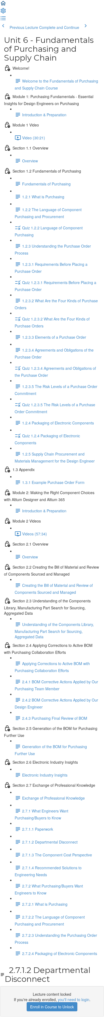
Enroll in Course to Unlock (52, 1006)
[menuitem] (3, 12)
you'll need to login (73, 999)
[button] (3, 5)
